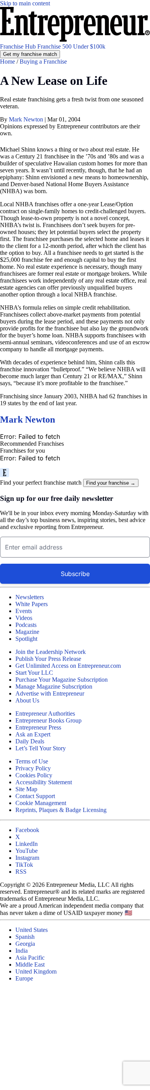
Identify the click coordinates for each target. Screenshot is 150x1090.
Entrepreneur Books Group (48, 720)
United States (31, 930)
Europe (24, 978)
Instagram (27, 857)
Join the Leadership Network (50, 652)
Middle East (30, 964)
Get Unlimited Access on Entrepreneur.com (68, 665)
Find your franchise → (110, 483)
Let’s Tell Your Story (40, 748)
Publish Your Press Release (48, 658)
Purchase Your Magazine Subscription (61, 679)
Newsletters (29, 597)
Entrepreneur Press (38, 727)
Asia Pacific (30, 957)
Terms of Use (31, 761)
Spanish (25, 936)
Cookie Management (40, 803)
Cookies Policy (33, 775)
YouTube (26, 850)
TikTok (24, 864)
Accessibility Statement (43, 782)
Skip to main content (25, 3)
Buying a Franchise (43, 61)
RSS (21, 871)
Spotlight (26, 638)
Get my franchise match (30, 54)
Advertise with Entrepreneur (49, 693)
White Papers (31, 604)
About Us (27, 700)
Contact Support (35, 796)
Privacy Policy (33, 768)
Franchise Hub (18, 46)
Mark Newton (27, 119)
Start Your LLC (34, 672)
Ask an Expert (32, 734)
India (21, 950)
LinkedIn (26, 844)
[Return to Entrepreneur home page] (75, 39)
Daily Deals (29, 741)
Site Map (26, 789)
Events (23, 611)
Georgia (25, 943)
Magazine (27, 631)
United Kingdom (36, 971)
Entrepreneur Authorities (45, 713)
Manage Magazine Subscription (53, 686)
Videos (23, 618)
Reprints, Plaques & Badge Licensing (61, 810)
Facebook (27, 830)
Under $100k (89, 46)
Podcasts (26, 625)
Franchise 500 (55, 46)
